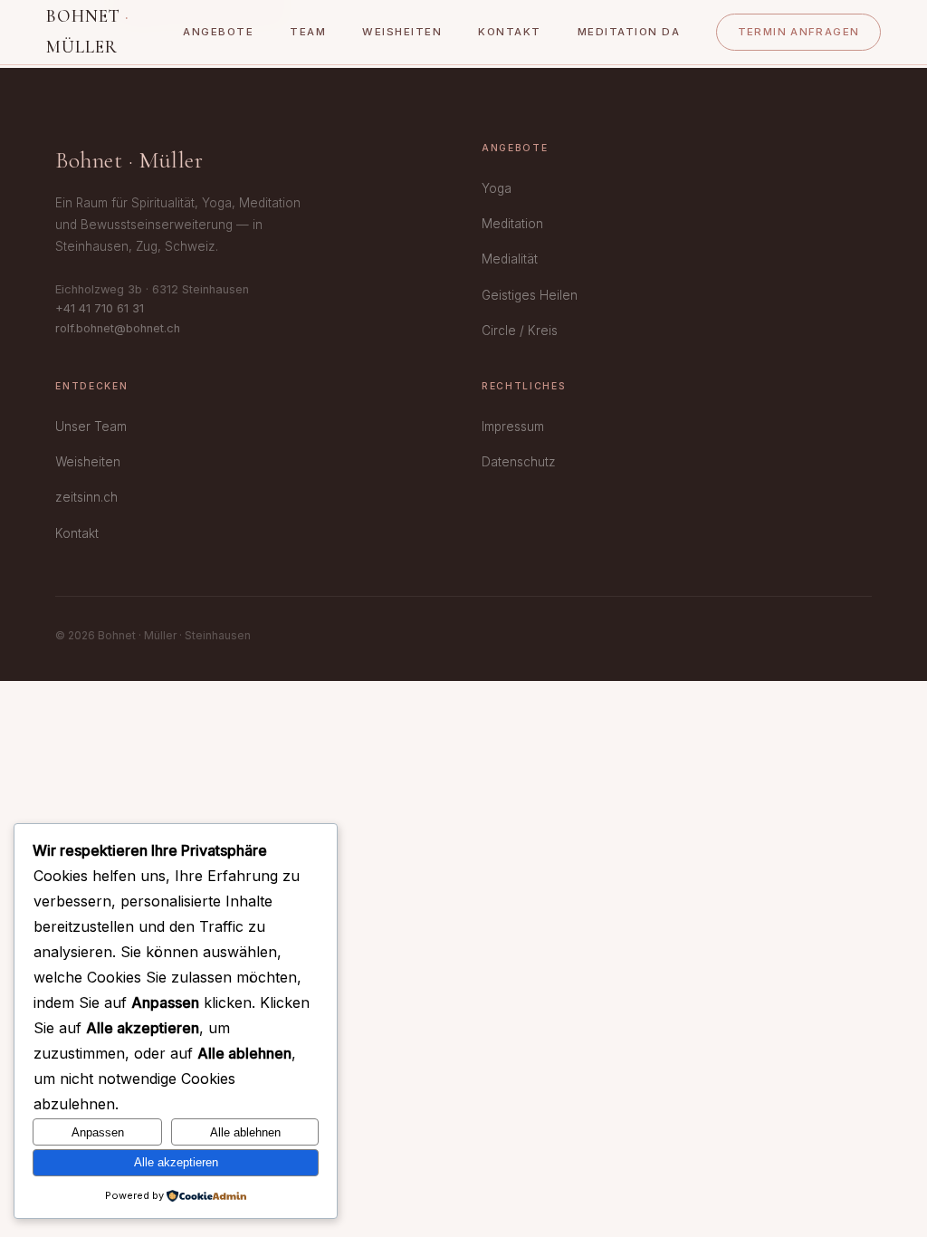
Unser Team (91, 426)
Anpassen (98, 1132)
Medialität (510, 259)
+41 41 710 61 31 (99, 308)
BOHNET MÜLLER (87, 31)
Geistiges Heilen (530, 295)
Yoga (496, 188)
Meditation (512, 223)
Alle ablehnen (245, 1132)
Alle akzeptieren (176, 1162)
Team (308, 31)
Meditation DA (629, 31)
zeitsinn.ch (86, 497)
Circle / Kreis (520, 330)
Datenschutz (519, 462)
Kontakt (509, 31)
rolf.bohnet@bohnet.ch (117, 328)
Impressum (513, 426)
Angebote (218, 31)
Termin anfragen (799, 31)
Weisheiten (402, 31)
